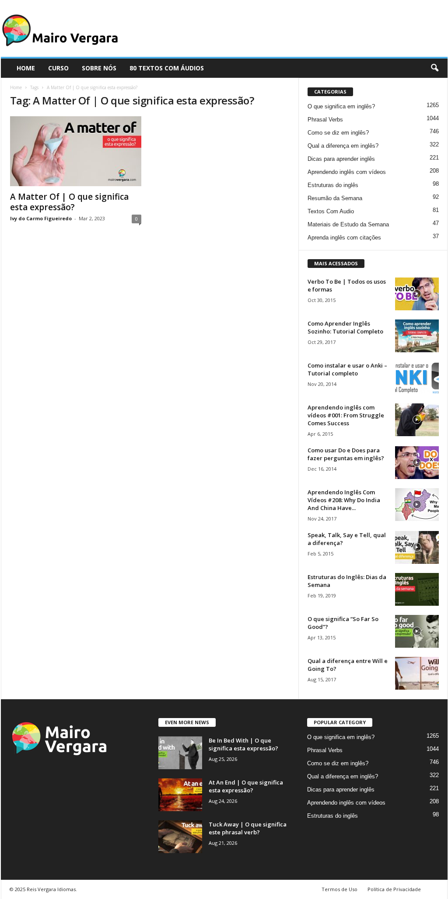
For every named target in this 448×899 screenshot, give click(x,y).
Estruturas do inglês (333, 185)
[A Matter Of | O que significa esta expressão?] (75, 151)
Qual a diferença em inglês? (343, 145)
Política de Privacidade (394, 889)
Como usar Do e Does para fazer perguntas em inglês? (346, 454)
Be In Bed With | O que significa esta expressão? (243, 744)
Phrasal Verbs (325, 119)
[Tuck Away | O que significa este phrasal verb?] (180, 836)
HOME (26, 68)
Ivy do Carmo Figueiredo (41, 218)
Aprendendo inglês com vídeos (347, 172)
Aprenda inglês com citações (344, 237)
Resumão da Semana (335, 198)
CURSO (58, 68)
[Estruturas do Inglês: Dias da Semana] (417, 589)
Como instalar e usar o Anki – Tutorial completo (347, 369)
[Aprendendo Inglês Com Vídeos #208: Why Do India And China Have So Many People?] (417, 504)
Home (16, 87)
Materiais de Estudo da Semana (348, 224)
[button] (434, 68)
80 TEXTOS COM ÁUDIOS (167, 68)
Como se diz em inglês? (338, 132)
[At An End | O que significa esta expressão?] (180, 794)
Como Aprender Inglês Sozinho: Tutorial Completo (345, 327)
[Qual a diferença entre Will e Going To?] (417, 673)
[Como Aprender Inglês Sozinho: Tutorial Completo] (417, 335)
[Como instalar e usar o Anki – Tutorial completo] (417, 377)
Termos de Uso (339, 889)
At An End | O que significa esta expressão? (246, 786)
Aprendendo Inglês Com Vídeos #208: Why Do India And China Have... (344, 500)
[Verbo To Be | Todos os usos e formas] (417, 294)
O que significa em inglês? (341, 106)
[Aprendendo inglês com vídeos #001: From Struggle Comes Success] (417, 419)
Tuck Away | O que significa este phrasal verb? (248, 828)
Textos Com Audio (331, 211)
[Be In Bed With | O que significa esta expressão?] (180, 752)
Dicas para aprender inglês (341, 159)
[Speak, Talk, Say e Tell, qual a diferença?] (417, 547)
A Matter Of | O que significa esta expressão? (69, 202)
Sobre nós (99, 68)
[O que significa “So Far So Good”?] (417, 631)
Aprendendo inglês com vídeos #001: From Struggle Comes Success (346, 415)
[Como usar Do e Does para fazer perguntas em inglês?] (417, 462)
